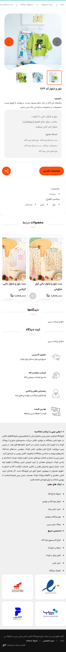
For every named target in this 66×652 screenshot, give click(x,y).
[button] (57, 41)
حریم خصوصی (48, 640)
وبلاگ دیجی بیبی (54, 524)
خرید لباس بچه (54, 509)
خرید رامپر (57, 563)
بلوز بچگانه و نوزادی (53, 516)
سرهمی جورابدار (54, 547)
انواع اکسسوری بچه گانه (51, 540)
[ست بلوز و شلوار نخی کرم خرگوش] (45, 259)
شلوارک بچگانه (55, 570)
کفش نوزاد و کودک (53, 555)
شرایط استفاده (31, 640)
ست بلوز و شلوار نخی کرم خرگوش (48, 286)
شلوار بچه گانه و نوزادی (52, 501)
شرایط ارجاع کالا (54, 494)
